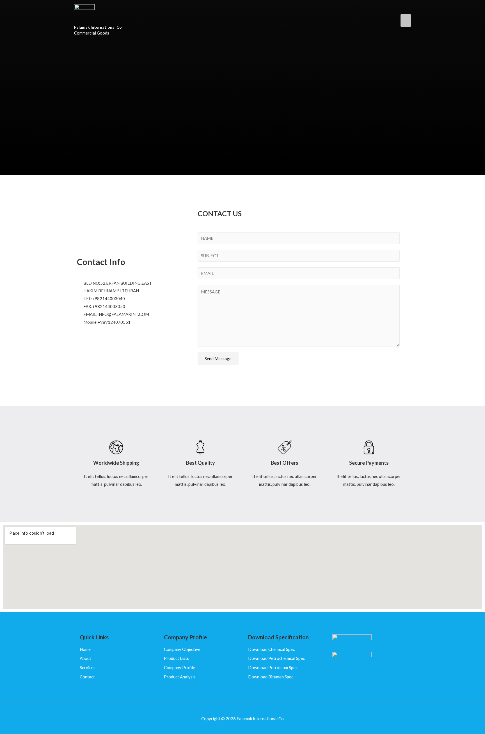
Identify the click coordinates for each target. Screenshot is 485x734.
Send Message (218, 358)
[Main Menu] (406, 20)
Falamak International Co (98, 27)
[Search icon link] (390, 20)
